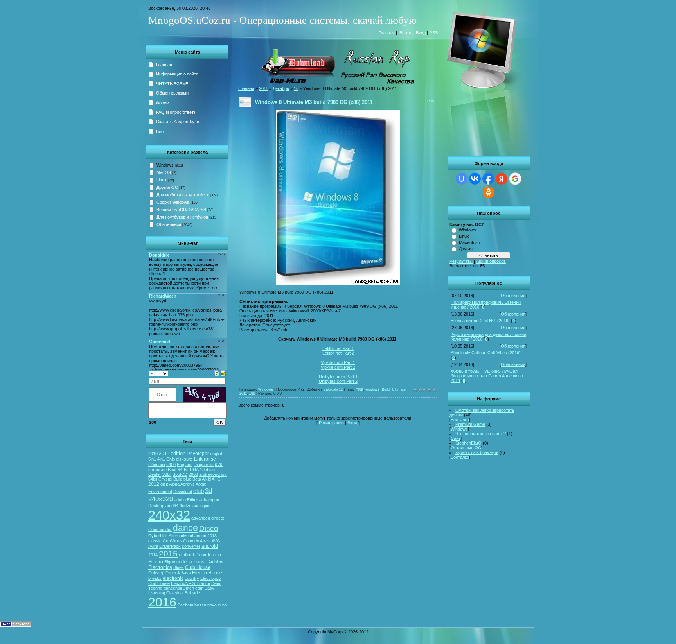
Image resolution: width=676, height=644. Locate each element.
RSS (433, 32)
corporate (157, 469)
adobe (180, 499)
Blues (178, 567)
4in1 (161, 459)
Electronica (160, 567)
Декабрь (281, 88)
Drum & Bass (178, 572)
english (216, 453)
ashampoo (209, 499)
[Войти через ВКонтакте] (475, 179)
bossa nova (205, 605)
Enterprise (205, 459)
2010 (153, 453)
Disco (208, 528)
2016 (162, 602)
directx (217, 518)
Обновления (513, 295)
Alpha (174, 484)
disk (164, 484)
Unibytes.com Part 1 (338, 376)
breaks (155, 578)
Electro (155, 562)
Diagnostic (204, 464)
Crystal (165, 479)
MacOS (163, 172)
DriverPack (170, 546)
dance (185, 528)
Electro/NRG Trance (190, 583)
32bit (166, 474)
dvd (219, 464)
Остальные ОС (466, 447)
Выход (405, 32)
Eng (180, 464)
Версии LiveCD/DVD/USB (181, 209)
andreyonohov (213, 474)
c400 (171, 464)
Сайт (455, 438)
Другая (466, 248)
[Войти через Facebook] (488, 179)
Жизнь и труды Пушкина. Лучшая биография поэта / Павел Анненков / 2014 (487, 376)
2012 (153, 484)
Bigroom (172, 562)
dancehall (173, 588)
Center (154, 474)
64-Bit (183, 469)
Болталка (460, 419)
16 (296, 88)
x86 (252, 393)
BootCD (180, 474)
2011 (164, 453)
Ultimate (399, 389)
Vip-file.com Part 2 (338, 367)
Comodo (191, 540)
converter (191, 546)
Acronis (187, 484)
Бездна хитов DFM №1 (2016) (480, 320)
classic (155, 540)
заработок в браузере (476, 452)
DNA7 (195, 469)
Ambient (215, 562)
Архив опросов (491, 261)
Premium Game (470, 424)
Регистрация (331, 422)
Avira (153, 546)
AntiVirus (172, 541)
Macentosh (469, 242)
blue (187, 479)
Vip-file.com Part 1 (338, 362)
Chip (170, 459)
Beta (196, 479)
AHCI (217, 479)
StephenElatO (468, 443)
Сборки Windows (172, 202)
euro (222, 605)
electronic (173, 578)
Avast (205, 540)
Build (177, 479)
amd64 (171, 505)
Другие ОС (167, 187)
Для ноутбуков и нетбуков (182, 217)
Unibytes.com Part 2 (338, 381)
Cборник (156, 464)
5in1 (152, 459)
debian (208, 469)
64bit (152, 479)
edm (199, 588)
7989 (359, 389)
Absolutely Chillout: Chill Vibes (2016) (486, 352)
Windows (467, 230)
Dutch (188, 588)
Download (182, 491)
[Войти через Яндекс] (501, 179)
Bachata (185, 605)
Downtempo (208, 555)
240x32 (169, 515)
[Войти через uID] (461, 179)
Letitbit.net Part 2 (338, 353)
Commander (160, 529)
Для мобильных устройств (182, 194)
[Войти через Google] (515, 178)
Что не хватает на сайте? (480, 433)
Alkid (206, 479)
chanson (198, 535)
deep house (194, 562)
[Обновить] (216, 372)
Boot (172, 469)
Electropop (210, 578)
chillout (186, 555)
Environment (160, 491)
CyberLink (158, 535)
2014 (153, 555)
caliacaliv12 (333, 389)
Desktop (156, 505)
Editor (192, 499)
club (198, 491)
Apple (201, 484)
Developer (198, 453)
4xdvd (185, 505)
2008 (193, 474)
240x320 (160, 499)
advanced (200, 518)
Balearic (192, 592)
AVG (216, 540)
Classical (174, 592)
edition (178, 453)
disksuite (184, 459)
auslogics (201, 505)
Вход (421, 32)
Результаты (461, 261)
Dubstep (156, 572)
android (209, 546)
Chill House (159, 583)
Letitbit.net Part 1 (338, 348)
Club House (197, 567)
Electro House (207, 573)
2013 (212, 535)
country (192, 578)
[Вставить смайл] (223, 372)
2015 (168, 553)
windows (372, 389)
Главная (387, 32)
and (188, 464)
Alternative (179, 535)
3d (208, 491)
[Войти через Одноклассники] (488, 192)
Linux (464, 236)
